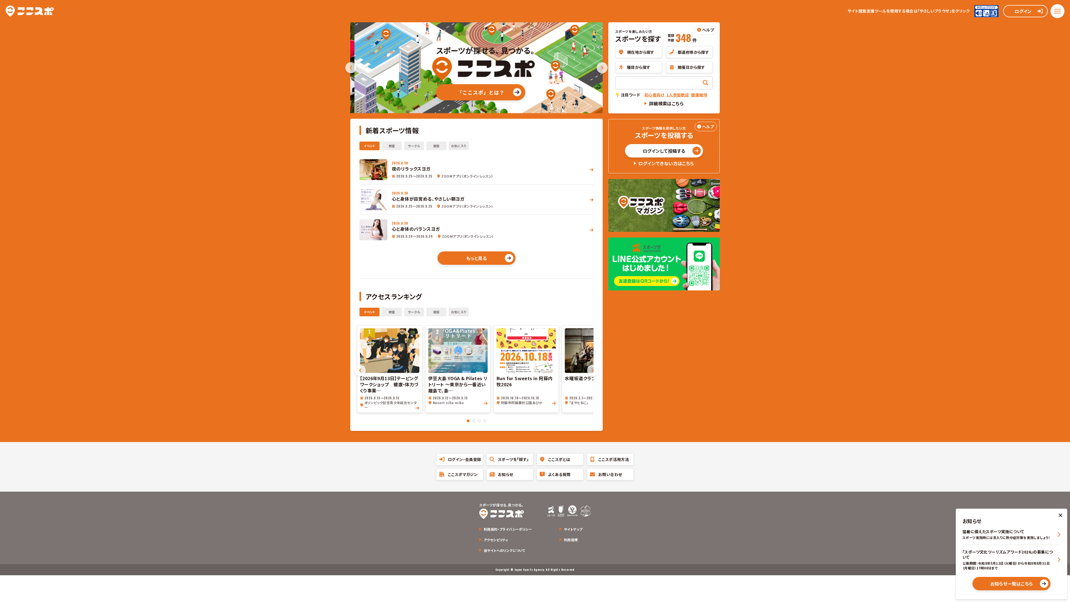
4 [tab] (484, 420)
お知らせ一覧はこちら (1011, 583)
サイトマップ (573, 529)
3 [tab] (479, 420)
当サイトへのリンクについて (504, 550)
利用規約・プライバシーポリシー (508, 529)
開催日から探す (691, 67)
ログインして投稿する (664, 150)
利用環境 (571, 539)
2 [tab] (473, 420)
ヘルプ (708, 30)
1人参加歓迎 (678, 95)
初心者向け (654, 95)
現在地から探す (640, 52)
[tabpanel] (389, 368)
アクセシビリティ (496, 539)
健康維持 (699, 95)
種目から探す (638, 67)
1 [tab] (468, 420)
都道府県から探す (693, 52)
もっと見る (476, 258)
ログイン (1023, 11)
